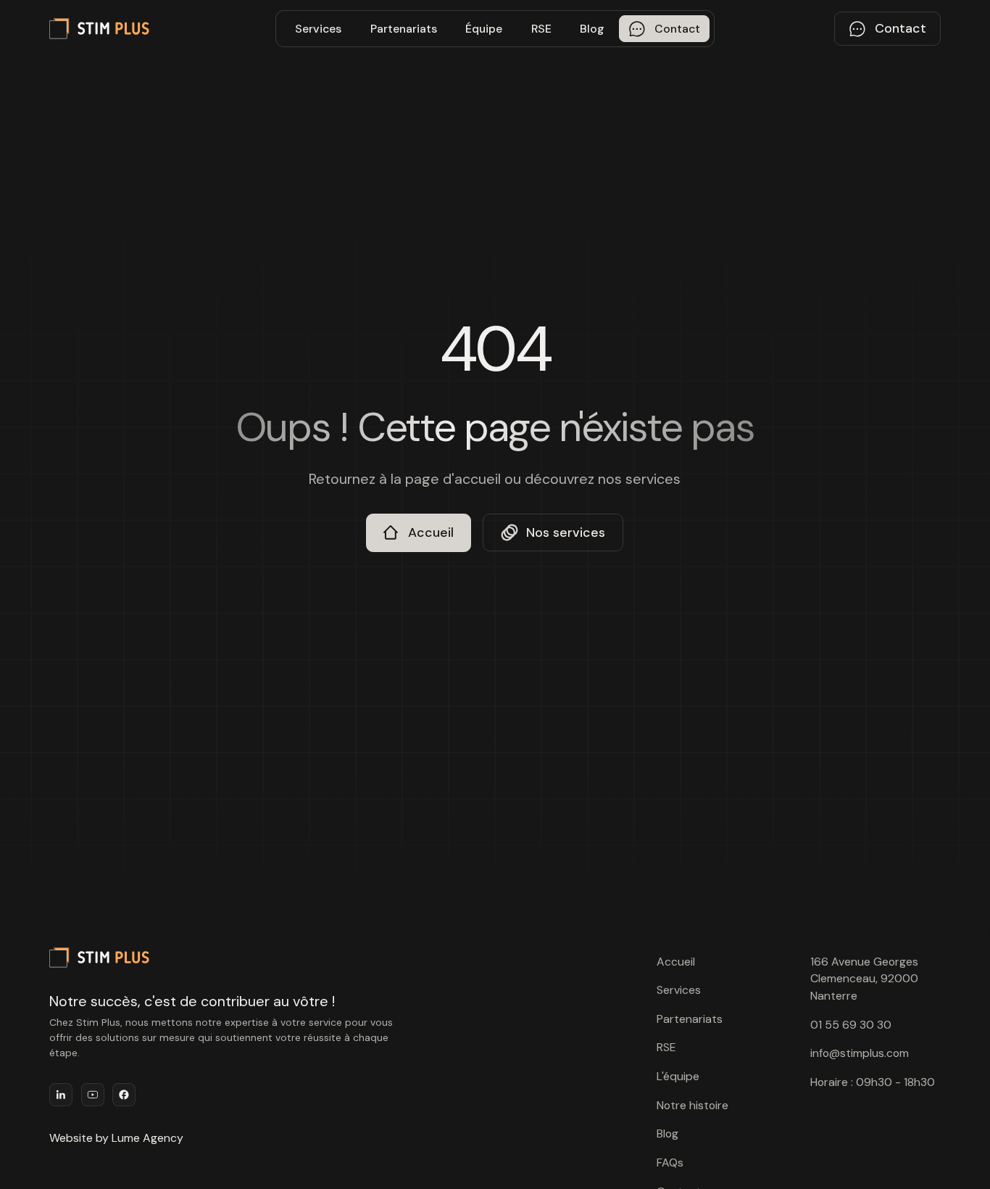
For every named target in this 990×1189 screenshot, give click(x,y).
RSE (541, 28)
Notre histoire (692, 1105)
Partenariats (403, 28)
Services (318, 28)
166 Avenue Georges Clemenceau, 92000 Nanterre (864, 979)
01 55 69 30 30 (850, 1024)
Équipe (483, 28)
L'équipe (678, 1076)
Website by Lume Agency (116, 1137)
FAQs (670, 1162)
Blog (592, 28)
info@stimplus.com (859, 1053)
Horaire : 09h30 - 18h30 (872, 1082)
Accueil (676, 961)
